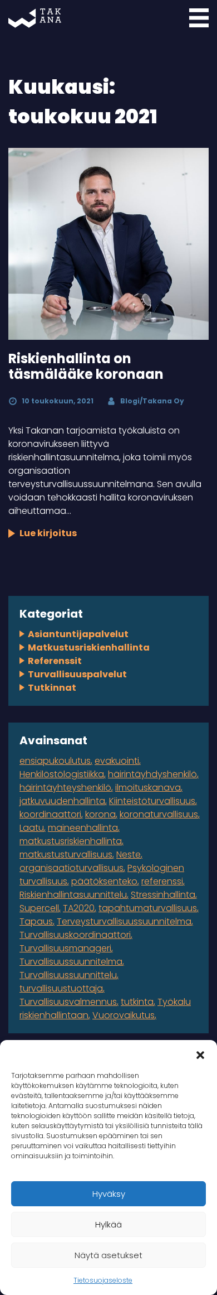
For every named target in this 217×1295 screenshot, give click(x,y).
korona (100, 814)
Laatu (31, 827)
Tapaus (36, 921)
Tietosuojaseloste (102, 1280)
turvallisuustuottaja (61, 988)
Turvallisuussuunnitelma (70, 961)
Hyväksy (108, 1194)
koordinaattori (50, 814)
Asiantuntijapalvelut (78, 634)
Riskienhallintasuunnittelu (73, 894)
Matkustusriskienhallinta (89, 647)
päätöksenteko (104, 881)
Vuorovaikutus (123, 1015)
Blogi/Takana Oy (152, 401)
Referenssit (55, 660)
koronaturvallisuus (159, 814)
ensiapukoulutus (55, 760)
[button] (200, 1054)
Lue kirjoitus (48, 533)
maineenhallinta (83, 827)
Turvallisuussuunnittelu (68, 975)
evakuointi (117, 760)
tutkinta (137, 1001)
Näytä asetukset (108, 1255)
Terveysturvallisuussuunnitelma (124, 921)
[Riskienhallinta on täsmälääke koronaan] (108, 244)
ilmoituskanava (148, 787)
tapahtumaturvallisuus (147, 908)
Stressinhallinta (163, 894)
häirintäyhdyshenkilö (152, 774)
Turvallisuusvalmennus (68, 1001)
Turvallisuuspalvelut (77, 674)
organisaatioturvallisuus (71, 867)
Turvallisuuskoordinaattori (75, 934)
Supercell (39, 908)
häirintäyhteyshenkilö (65, 787)
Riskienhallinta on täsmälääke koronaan (86, 366)
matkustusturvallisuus (65, 854)
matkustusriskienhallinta (70, 841)
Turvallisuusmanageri (65, 948)
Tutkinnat (52, 687)
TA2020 (79, 908)
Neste (128, 854)
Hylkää (108, 1224)
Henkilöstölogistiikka (61, 774)
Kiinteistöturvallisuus (152, 801)
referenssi (162, 881)
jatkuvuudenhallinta (62, 801)
